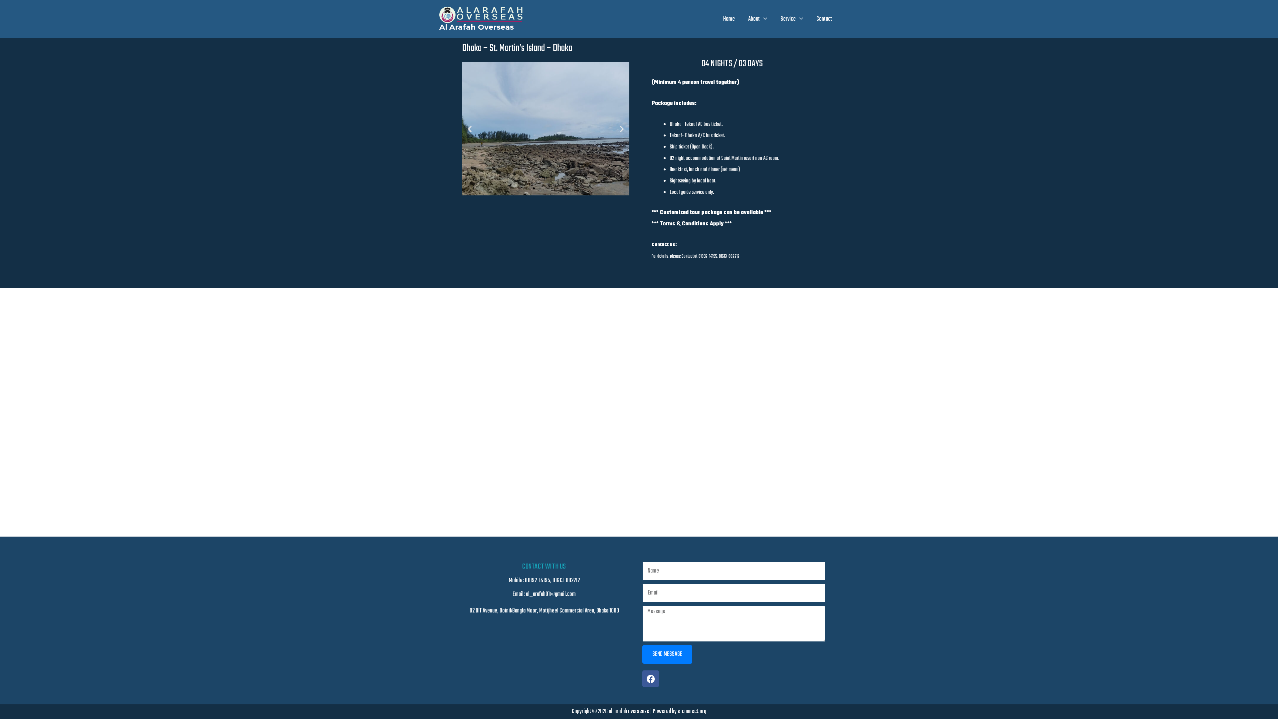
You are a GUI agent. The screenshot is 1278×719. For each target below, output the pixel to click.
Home (729, 19)
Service (788, 19)
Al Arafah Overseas (476, 27)
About (754, 19)
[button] (763, 19)
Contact (824, 19)
